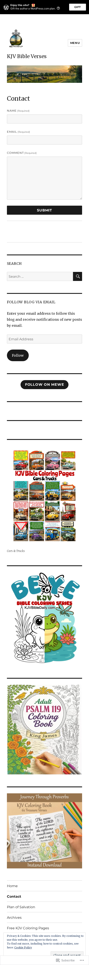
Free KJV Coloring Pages (28, 928)
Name (18, 110)
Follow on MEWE (44, 384)
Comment (22, 152)
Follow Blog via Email (31, 302)
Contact (14, 896)
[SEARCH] (77, 276)
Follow (18, 355)
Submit (44, 210)
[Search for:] (40, 276)
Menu (75, 43)
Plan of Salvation (21, 907)
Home (12, 886)
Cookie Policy (23, 947)
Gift (77, 7)
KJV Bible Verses (27, 56)
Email (18, 131)
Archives (14, 918)
